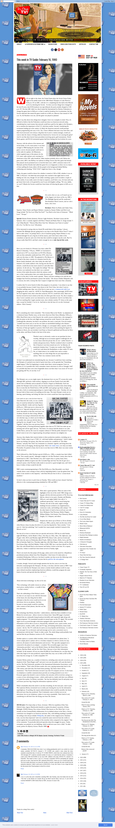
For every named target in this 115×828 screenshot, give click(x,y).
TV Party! (82, 552)
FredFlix (82, 602)
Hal (22, 774)
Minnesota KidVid (85, 528)
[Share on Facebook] (21, 731)
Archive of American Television (88, 635)
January (84, 754)
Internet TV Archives (85, 607)
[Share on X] (18, 731)
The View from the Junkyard (87, 557)
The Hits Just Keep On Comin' (88, 517)
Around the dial (85, 702)
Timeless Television (85, 618)
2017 (81, 770)
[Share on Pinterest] (24, 731)
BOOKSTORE (52, 44)
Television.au (83, 544)
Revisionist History (85, 582)
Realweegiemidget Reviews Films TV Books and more (87, 448)
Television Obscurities (86, 546)
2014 (81, 778)
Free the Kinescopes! (85, 604)
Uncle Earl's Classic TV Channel (88, 625)
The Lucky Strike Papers (86, 521)
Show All (96, 484)
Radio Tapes (83, 609)
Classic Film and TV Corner (87, 500)
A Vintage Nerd (84, 559)
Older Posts (70, 813)
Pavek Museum (84, 643)
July (83, 678)
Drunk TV (82, 510)
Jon (22, 746)
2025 (81, 657)
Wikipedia (40, 715)
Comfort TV (83, 439)
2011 (81, 786)
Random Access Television (87, 580)
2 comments (20, 733)
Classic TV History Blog (86, 503)
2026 (81, 655)
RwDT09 (82, 614)
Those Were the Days (85, 555)
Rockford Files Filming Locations (89, 535)
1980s (22, 735)
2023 (81, 663)
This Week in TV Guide (59, 735)
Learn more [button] (54, 825)
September (85, 673)
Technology (50, 735)
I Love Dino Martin (85, 519)
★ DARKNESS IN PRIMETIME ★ (35, 44)
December (85, 665)
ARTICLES (82, 44)
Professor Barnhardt (85, 532)
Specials (45, 735)
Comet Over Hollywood (86, 505)
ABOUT (19, 44)
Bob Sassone (83, 498)
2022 (81, 757)
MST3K (36, 735)
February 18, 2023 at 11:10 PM (31, 774)
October (84, 670)
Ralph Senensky (84, 537)
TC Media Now (84, 616)
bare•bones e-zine (85, 459)
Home (44, 813)
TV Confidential (84, 584)
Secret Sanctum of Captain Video (87, 473)
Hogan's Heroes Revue (86, 575)
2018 (81, 768)
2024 (81, 660)
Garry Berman (83, 514)
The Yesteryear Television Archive (89, 623)
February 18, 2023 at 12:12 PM (31, 746)
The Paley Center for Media (87, 641)
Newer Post (20, 813)
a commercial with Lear (62, 289)
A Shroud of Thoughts (86, 542)
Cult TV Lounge (84, 507)
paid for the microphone (56, 559)
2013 (81, 781)
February (84, 691)
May (83, 683)
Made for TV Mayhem (86, 578)
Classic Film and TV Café (87, 465)
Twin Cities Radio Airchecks (87, 621)
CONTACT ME (93, 44)
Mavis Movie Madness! (86, 526)
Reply (22, 768)
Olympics (41, 735)
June (83, 681)
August (84, 675)
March (84, 689)
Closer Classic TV (85, 567)
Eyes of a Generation (85, 512)
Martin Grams (83, 523)
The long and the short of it (88, 735)
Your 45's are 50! (84, 587)
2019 (81, 765)
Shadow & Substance (85, 539)
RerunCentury (83, 611)
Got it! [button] (105, 825)
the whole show (54, 446)
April (83, 686)
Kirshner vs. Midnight (29, 735)
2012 (81, 783)
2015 (81, 775)
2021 (81, 760)
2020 (81, 762)
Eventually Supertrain (85, 569)
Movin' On (83, 530)
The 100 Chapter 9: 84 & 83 (87, 461)
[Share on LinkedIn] (27, 731)
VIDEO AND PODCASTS (68, 44)
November (85, 668)
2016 (81, 773)
